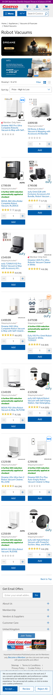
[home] (10, 7)
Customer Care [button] (10, 622)
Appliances (13, 23)
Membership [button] (9, 610)
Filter (38, 82)
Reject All (43, 688)
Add (40, 150)
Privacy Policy (18, 668)
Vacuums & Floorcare (28, 23)
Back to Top (46, 579)
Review (26, 688)
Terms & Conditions (31, 665)
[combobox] (21, 13)
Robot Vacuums (10, 26)
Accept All (10, 688)
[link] (13, 120)
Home (4, 23)
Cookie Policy (34, 668)
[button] (46, 13)
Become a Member (16, 657)
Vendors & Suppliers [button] (13, 616)
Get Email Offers (13, 589)
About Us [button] (7, 603)
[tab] (26, 603)
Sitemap (15, 665)
